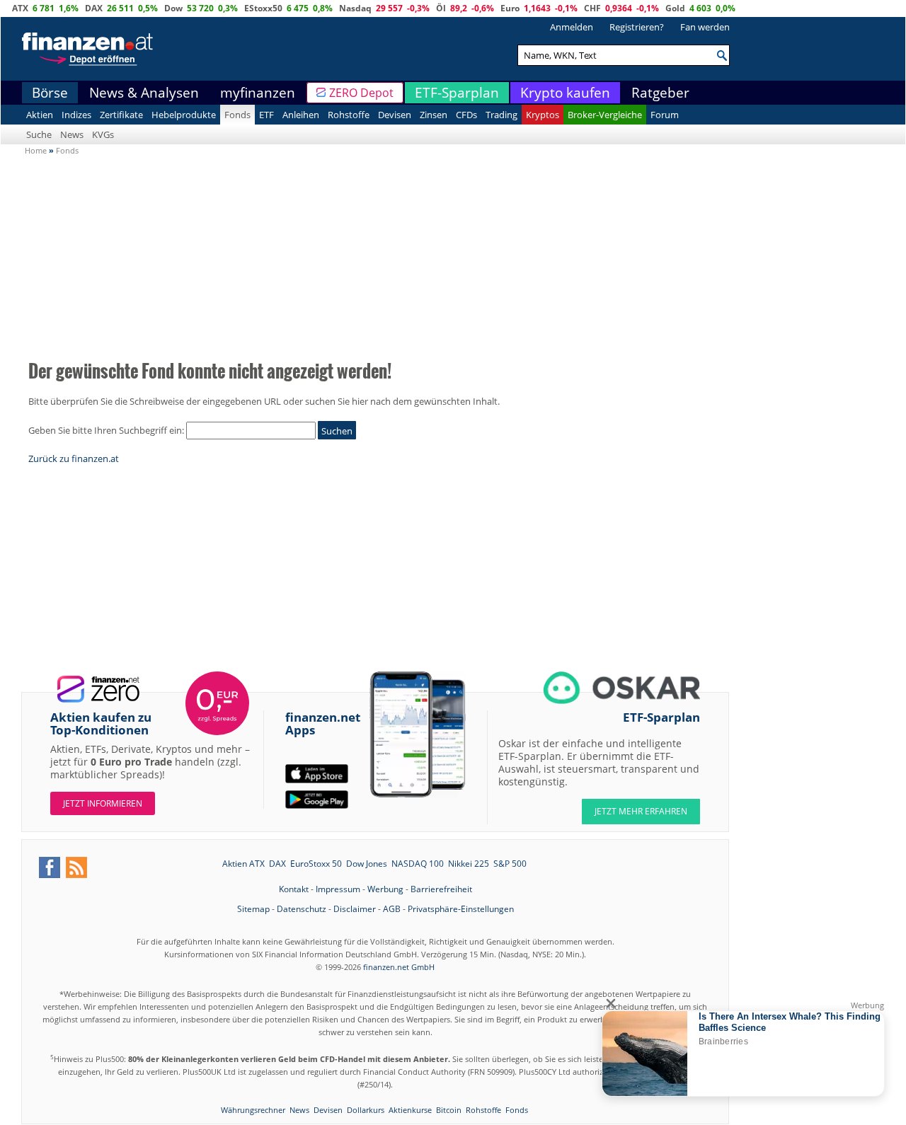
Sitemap (253, 909)
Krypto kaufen (565, 92)
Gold (675, 8)
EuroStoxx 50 (316, 864)
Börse (50, 92)
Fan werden (705, 27)
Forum (664, 114)
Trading (501, 114)
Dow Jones (366, 864)
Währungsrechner (253, 1109)
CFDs (466, 114)
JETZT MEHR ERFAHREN (641, 811)
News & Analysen (144, 92)
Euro (510, 8)
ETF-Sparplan (457, 92)
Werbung (385, 889)
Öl (441, 8)
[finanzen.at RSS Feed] (76, 867)
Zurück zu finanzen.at (73, 458)
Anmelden (571, 27)
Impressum (338, 889)
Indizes (76, 114)
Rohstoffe (348, 114)
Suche (39, 134)
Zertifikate (121, 114)
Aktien (39, 114)
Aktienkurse (410, 1109)
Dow (173, 8)
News (72, 134)
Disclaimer (354, 909)
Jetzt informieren (102, 803)
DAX (94, 8)
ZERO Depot (361, 92)
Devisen (394, 114)
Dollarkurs (365, 1109)
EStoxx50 (263, 8)
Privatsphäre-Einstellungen (461, 909)
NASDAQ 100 (417, 864)
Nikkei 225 (468, 864)
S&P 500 (510, 864)
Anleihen (300, 114)
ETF (266, 114)
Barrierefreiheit (441, 889)
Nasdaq (355, 8)
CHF (592, 8)
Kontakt (294, 889)
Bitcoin (448, 1109)
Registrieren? (636, 27)
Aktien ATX (243, 864)
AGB (392, 909)
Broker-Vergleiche (605, 114)
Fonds (237, 114)
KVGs (103, 134)
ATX (20, 8)
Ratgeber (660, 92)
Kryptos (542, 114)
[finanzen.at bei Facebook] (49, 867)
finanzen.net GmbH (399, 967)
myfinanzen (257, 92)
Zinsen (433, 114)
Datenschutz (301, 909)
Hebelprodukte (183, 114)
